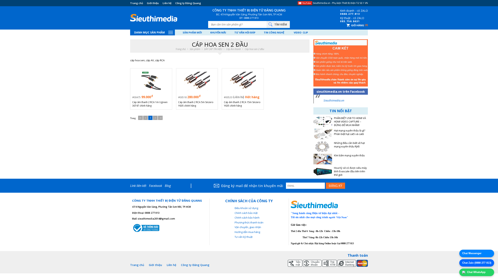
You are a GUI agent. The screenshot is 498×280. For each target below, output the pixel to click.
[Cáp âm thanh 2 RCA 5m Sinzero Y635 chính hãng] (197, 81)
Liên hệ (167, 3)
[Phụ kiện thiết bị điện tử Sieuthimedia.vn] (153, 18)
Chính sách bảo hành (247, 217)
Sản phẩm (195, 49)
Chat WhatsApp (476, 272)
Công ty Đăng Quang (188, 3)
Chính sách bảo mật (246, 213)
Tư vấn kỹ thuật (244, 237)
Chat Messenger (471, 253)
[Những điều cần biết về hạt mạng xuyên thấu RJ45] (322, 146)
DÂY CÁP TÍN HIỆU (213, 49)
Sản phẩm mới (192, 32)
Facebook (155, 186)
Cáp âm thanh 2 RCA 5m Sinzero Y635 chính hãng (195, 104)
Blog (168, 186)
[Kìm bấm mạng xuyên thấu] (322, 159)
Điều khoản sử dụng (246, 208)
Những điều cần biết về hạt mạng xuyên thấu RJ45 (349, 144)
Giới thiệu (153, 3)
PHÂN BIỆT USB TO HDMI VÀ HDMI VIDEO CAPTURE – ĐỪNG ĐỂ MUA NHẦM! (350, 121)
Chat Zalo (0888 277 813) (476, 262)
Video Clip (301, 32)
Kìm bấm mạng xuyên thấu (349, 155)
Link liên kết (138, 186)
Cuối (160, 118)
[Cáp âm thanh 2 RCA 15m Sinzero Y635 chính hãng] (242, 81)
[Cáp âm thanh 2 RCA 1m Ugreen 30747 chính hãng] (151, 81)
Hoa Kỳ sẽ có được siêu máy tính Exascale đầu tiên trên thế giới (350, 171)
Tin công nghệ (274, 32)
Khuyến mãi (218, 32)
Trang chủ (136, 3)
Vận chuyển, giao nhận (248, 227)
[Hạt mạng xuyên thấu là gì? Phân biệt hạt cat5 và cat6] (322, 134)
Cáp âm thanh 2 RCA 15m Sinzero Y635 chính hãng (242, 104)
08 (342, 14)
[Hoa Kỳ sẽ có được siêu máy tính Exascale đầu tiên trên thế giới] (322, 171)
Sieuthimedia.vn (334, 100)
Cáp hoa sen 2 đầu (254, 49)
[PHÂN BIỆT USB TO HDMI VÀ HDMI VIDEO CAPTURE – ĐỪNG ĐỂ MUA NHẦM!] (322, 121)
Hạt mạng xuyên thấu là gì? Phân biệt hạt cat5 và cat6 (349, 132)
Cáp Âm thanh (233, 49)
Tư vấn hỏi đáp (244, 32)
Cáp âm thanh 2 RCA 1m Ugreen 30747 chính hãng (149, 104)
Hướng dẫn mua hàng (247, 232)
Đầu (140, 118)
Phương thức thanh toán (249, 222)
